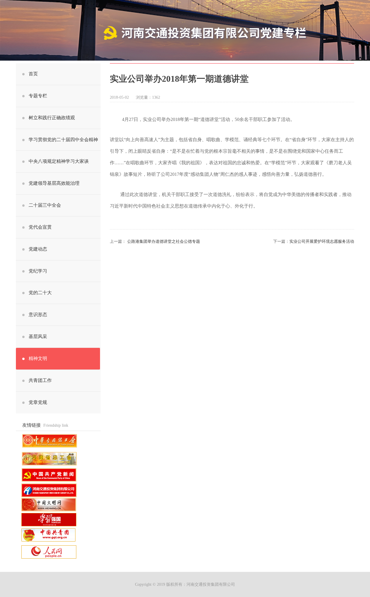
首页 (33, 73)
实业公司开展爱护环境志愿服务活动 (321, 241)
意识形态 (38, 314)
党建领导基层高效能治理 (54, 183)
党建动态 (38, 249)
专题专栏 (38, 95)
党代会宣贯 (40, 227)
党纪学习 (38, 270)
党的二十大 (40, 292)
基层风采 (38, 336)
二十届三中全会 (45, 205)
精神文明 (38, 358)
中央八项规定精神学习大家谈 (59, 161)
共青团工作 (40, 380)
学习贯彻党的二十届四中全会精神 (63, 139)
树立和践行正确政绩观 (52, 117)
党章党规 (38, 402)
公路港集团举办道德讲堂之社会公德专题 (163, 241)
